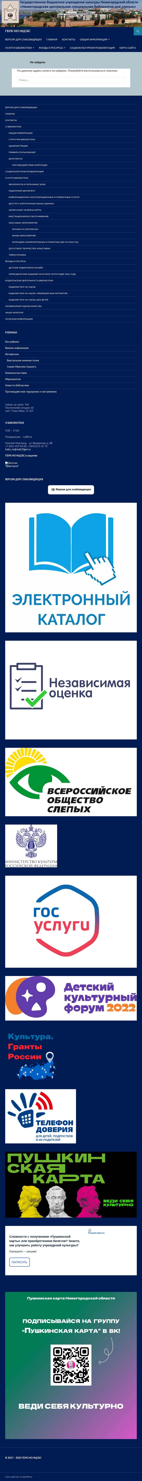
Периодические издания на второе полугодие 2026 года (42, 274)
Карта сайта (127, 47)
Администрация (18, 146)
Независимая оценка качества (23, 306)
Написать (19, 1262)
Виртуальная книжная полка (23, 360)
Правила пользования (22, 152)
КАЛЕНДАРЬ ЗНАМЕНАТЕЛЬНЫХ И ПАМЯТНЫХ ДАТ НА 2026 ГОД (45, 242)
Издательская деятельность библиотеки (29, 281)
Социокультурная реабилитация (92, 47)
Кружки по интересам (25, 229)
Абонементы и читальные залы (27, 184)
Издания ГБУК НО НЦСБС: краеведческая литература (38, 293)
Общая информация (93, 39)
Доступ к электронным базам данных (31, 204)
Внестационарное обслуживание (29, 216)
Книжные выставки (16, 373)
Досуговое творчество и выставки (29, 248)
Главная (51, 39)
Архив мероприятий (24, 236)
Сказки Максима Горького (21, 367)
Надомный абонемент (22, 191)
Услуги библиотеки (18, 47)
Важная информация (17, 348)
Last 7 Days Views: (15, 411)
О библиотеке (13, 127)
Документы (16, 159)
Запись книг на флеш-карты (25, 210)
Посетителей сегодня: (18, 408)
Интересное (12, 354)
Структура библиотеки (22, 139)
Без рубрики (12, 342)
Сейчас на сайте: (15, 405)
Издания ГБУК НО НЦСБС (22, 287)
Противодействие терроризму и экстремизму (31, 392)
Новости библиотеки (17, 385)
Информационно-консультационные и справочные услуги (44, 197)
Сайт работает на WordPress (18, 1477)
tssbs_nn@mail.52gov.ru (18, 449)
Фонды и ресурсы (51, 47)
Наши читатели (14, 313)
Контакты (68, 39)
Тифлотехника (17, 255)
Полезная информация (19, 319)
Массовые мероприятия (23, 223)
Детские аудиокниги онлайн (26, 268)
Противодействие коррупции (29, 165)
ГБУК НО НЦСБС (17, 31)
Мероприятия (13, 379)
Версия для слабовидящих (73, 489)
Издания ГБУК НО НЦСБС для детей (28, 300)
